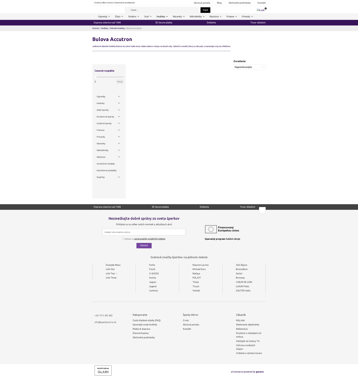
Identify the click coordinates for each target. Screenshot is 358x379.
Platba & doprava (141, 329)
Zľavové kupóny (141, 333)
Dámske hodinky (117, 28)
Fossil (152, 269)
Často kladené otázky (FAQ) (147, 320)
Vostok (196, 290)
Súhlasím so (144, 239)
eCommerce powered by (247, 371)
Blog (219, 3)
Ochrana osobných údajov (245, 347)
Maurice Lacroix (201, 265)
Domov (95, 28)
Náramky (177, 16)
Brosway (240, 277)
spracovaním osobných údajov (149, 239)
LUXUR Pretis (242, 286)
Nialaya (196, 273)
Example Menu (113, 265)
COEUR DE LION (244, 282)
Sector (239, 273)
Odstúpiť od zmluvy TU (248, 341)
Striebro (132, 16)
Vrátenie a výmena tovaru (249, 353)
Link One (110, 269)
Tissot (196, 286)
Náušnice (214, 16)
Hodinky (161, 16)
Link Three (111, 277)
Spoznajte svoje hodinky (145, 324)
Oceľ (146, 16)
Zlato (117, 16)
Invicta (152, 277)
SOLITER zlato (243, 290)
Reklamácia (242, 329)
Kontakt (262, 3)
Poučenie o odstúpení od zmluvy (248, 335)
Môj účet (240, 320)
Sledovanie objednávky (247, 324)
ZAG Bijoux (241, 265)
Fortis (152, 265)
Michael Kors (199, 269)
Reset (120, 81)
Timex (196, 282)
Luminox (153, 290)
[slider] (95, 77)
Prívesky (246, 16)
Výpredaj (102, 16)
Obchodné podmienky (240, 3)
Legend (152, 286)
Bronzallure (242, 269)
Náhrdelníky (196, 16)
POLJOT (197, 277)
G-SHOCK (154, 273)
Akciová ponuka (202, 3)
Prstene (230, 16)
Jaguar (152, 282)
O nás (186, 320)
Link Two (110, 273)
